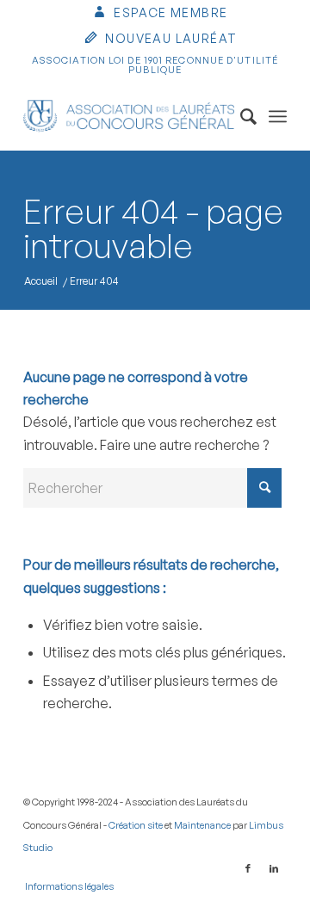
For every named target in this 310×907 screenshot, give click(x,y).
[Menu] (278, 116)
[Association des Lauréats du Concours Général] (128, 116)
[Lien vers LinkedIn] (274, 868)
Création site (135, 825)
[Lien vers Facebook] (248, 868)
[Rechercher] (240, 116)
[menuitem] (160, 14)
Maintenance (202, 825)
